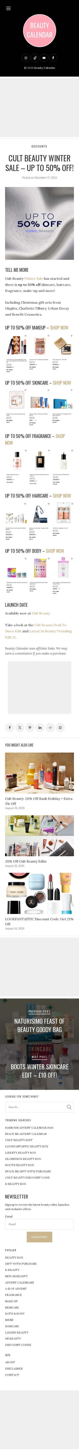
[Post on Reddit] (50, 727)
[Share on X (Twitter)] (19, 727)
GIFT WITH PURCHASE (21, 1263)
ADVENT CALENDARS (19, 1282)
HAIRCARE (12, 1326)
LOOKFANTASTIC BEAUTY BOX (26, 1146)
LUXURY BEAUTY (16, 1332)
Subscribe (39, 1237)
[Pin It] (30, 727)
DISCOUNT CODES (18, 1345)
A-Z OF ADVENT (16, 1288)
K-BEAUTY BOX (15, 1184)
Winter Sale (33, 278)
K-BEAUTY (12, 1270)
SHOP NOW (59, 327)
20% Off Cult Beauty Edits (26, 861)
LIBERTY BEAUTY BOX (20, 1152)
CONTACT (12, 1375)
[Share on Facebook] (9, 727)
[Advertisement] (39, 107)
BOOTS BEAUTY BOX (19, 1165)
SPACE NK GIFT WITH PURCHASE (28, 1171)
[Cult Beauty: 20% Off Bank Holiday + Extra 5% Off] (39, 773)
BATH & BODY (14, 1313)
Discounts (39, 146)
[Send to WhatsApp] (60, 727)
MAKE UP (11, 1301)
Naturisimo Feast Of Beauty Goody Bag (39, 1025)
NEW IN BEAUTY (16, 1276)
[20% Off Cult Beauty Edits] (39, 835)
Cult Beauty (41, 613)
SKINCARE (12, 1307)
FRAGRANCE (13, 1295)
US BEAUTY (13, 1338)
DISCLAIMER (14, 1368)
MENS (9, 1320)
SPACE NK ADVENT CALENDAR (26, 1134)
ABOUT (10, 1362)
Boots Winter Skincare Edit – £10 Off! (39, 1070)
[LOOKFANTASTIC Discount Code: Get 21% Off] (39, 893)
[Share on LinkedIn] (40, 727)
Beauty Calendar (44, 68)
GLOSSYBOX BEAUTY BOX (23, 1159)
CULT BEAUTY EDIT (19, 1140)
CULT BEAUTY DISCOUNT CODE (27, 1177)
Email (8, 1216)
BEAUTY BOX (14, 1257)
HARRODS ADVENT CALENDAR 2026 (29, 1127)
